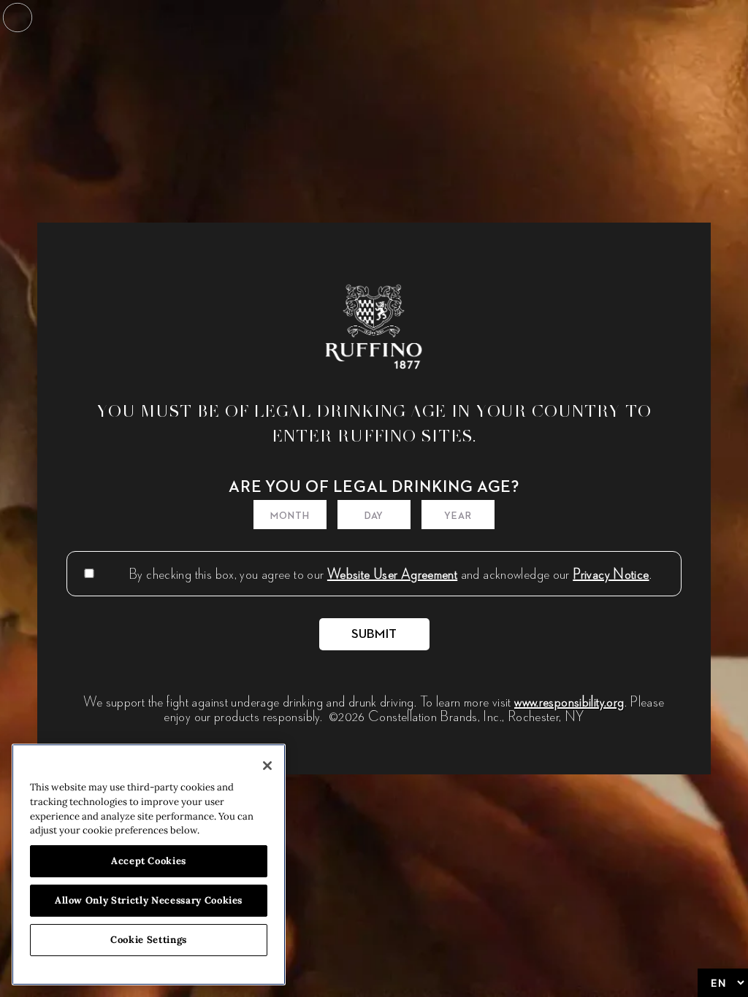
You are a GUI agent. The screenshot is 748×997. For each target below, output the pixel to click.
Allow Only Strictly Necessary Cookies (149, 900)
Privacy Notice (611, 574)
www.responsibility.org (569, 701)
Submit (374, 634)
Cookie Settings (148, 940)
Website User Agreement (392, 574)
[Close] (267, 766)
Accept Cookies (148, 861)
